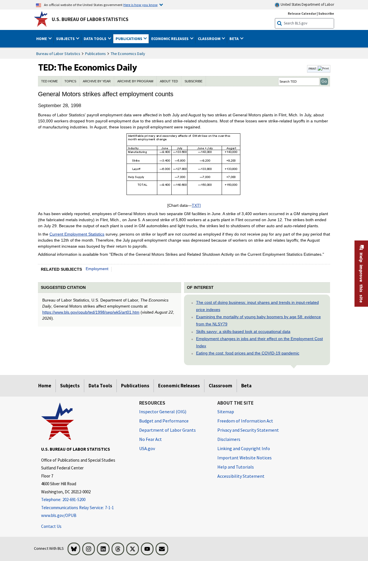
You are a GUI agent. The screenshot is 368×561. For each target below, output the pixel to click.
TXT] (196, 205)
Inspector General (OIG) (162, 411)
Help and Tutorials (235, 467)
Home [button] (42, 38)
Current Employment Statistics (76, 234)
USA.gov (147, 448)
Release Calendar (302, 13)
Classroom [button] (209, 38)
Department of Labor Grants (167, 430)
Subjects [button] (66, 38)
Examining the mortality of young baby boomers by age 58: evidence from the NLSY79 (258, 320)
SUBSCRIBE (193, 81)
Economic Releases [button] (170, 38)
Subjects (70, 385)
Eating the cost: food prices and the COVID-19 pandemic (247, 353)
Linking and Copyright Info (243, 448)
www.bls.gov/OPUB (58, 515)
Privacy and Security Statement (248, 430)
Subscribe (326, 13)
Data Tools (100, 385)
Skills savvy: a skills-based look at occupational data (243, 331)
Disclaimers (228, 439)
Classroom (220, 385)
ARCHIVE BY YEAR (97, 81)
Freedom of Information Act (245, 421)
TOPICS (70, 81)
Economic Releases (179, 385)
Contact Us (51, 526)
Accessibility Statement (240, 476)
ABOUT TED (169, 81)
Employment (97, 268)
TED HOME (49, 81)
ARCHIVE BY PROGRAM (135, 81)
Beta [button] (234, 38)
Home (44, 385)
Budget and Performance (164, 421)
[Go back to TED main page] (172, 69)
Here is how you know (140, 4)
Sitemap (225, 411)
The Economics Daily (128, 53)
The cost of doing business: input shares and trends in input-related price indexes (257, 306)
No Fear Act (150, 439)
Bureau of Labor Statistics (58, 53)
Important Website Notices (244, 457)
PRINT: (313, 69)
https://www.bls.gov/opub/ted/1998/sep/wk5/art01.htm (90, 312)
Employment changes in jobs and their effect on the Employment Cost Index (259, 342)
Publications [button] (129, 38)
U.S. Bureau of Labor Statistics (90, 19)
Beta (246, 385)
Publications (95, 53)
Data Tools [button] (95, 38)
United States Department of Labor (307, 4)
